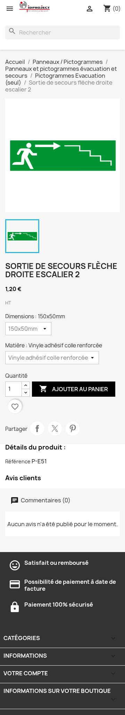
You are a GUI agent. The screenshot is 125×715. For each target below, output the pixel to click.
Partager (37, 428)
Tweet (55, 428)
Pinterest (73, 428)
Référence (18, 461)
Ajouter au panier (73, 389)
